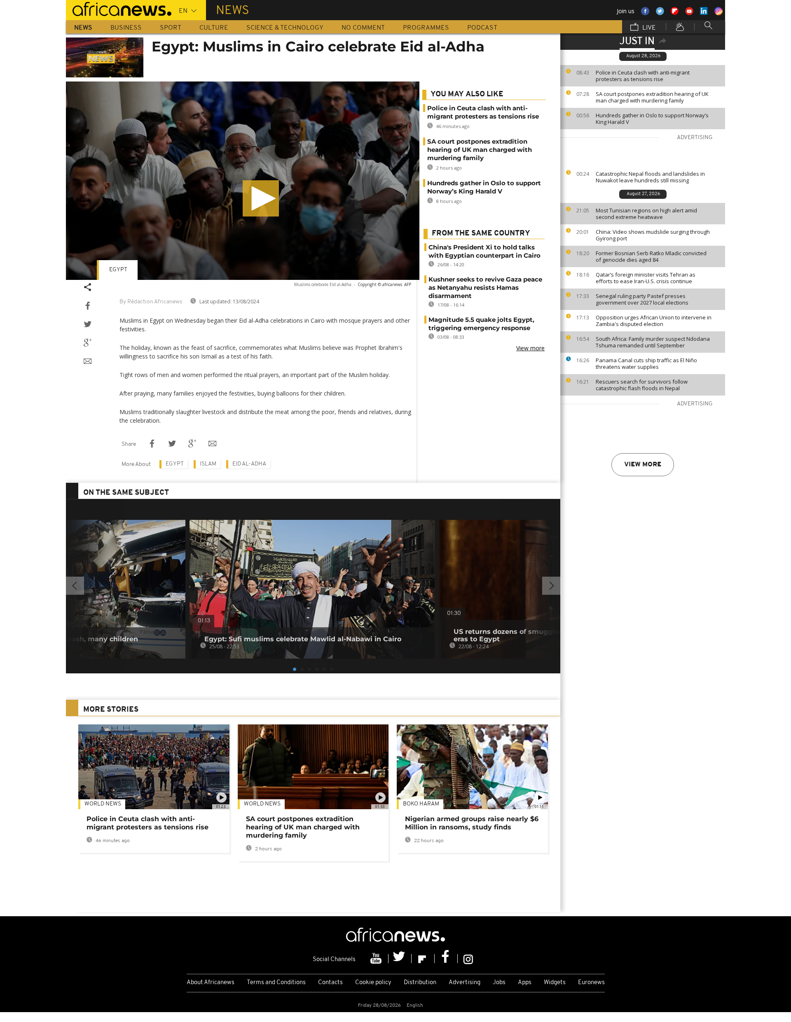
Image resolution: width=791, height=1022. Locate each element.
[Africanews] (118, 8)
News (83, 28)
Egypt (118, 270)
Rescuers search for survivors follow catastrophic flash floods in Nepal (642, 384)
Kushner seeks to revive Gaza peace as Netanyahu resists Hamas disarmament (485, 287)
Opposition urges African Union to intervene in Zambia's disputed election (653, 320)
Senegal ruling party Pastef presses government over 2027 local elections (642, 299)
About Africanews (210, 983)
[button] (261, 198)
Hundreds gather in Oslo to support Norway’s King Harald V (652, 118)
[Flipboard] (423, 958)
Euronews (591, 983)
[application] (242, 180)
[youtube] (376, 958)
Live (648, 28)
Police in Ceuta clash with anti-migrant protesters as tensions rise (643, 75)
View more (642, 464)
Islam (208, 464)
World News (102, 804)
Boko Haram (421, 804)
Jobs (499, 983)
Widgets (555, 983)
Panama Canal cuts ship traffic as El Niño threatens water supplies (646, 363)
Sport (170, 28)
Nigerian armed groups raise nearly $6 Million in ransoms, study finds (471, 823)
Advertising (464, 983)
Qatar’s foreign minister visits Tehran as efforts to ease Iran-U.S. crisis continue (645, 277)
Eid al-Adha (249, 464)
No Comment (363, 28)
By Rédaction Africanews (150, 302)
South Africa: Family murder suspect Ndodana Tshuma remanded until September (653, 342)
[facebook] (446, 958)
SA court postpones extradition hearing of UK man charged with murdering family (652, 97)
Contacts (330, 983)
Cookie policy (373, 983)
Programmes (426, 28)
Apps (524, 983)
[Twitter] (400, 958)
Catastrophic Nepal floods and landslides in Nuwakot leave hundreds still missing (650, 177)
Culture (213, 28)
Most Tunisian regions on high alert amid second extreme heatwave (646, 213)
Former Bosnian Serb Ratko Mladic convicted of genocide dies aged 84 (651, 256)
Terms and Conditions (276, 983)
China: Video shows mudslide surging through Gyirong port (653, 235)
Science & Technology (284, 28)
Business (126, 28)
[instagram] (468, 958)
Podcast (482, 28)
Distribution (420, 983)
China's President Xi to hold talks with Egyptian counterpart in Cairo (484, 251)
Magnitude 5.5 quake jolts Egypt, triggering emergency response (481, 324)
